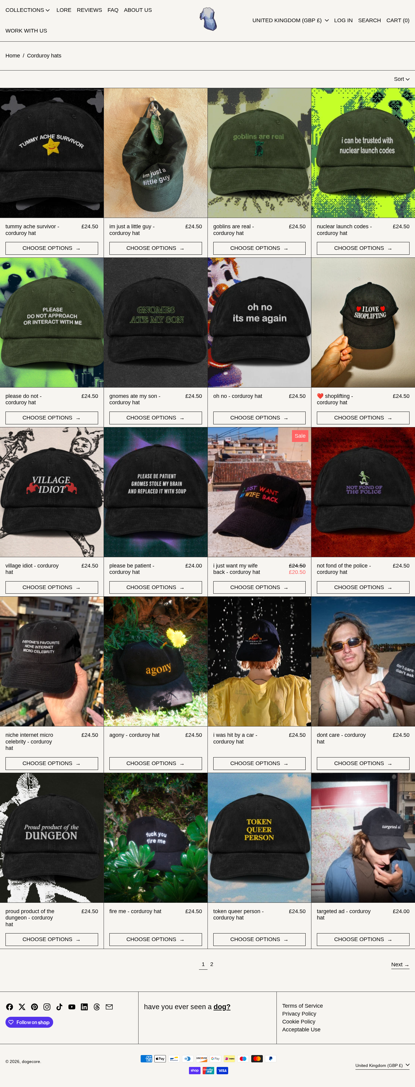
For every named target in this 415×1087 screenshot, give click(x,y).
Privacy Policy (299, 1014)
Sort (399, 79)
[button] (369, 20)
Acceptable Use (301, 1030)
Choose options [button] (48, 248)
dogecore (31, 1061)
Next (397, 964)
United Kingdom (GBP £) (287, 20)
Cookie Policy (298, 1022)
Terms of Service (302, 1006)
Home (12, 56)
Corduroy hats (44, 56)
